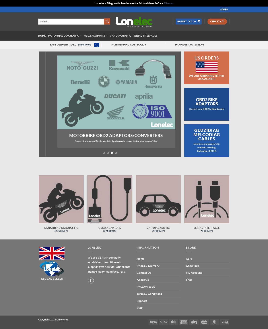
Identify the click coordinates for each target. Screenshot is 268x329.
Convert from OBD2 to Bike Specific (206, 109)
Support (142, 300)
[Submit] (107, 21)
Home (42, 35)
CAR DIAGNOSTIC (120, 35)
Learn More (84, 44)
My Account (194, 272)
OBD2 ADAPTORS (94, 35)
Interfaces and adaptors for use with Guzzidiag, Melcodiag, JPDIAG (207, 147)
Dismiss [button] (169, 3)
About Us (143, 279)
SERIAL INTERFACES (145, 35)
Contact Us (144, 272)
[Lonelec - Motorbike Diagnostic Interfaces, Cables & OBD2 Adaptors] (134, 21)
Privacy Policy (146, 286)
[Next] (173, 104)
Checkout (192, 265)
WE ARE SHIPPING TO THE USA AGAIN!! (207, 77)
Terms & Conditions (149, 293)
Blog (139, 307)
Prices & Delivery (148, 265)
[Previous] (46, 104)
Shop (189, 279)
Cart (189, 258)
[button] (224, 10)
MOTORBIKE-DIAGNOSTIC (63, 35)
